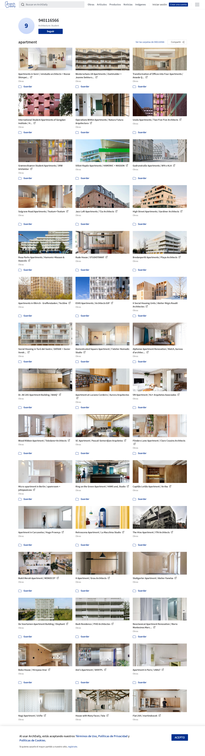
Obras (91, 4)
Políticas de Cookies (32, 740)
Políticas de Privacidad (112, 736)
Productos (115, 4)
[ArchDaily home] (10, 4)
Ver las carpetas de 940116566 (150, 42)
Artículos (102, 4)
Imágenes (140, 4)
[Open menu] (197, 4)
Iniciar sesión (159, 4)
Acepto (180, 738)
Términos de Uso (86, 736)
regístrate (72, 746)
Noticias (128, 4)
